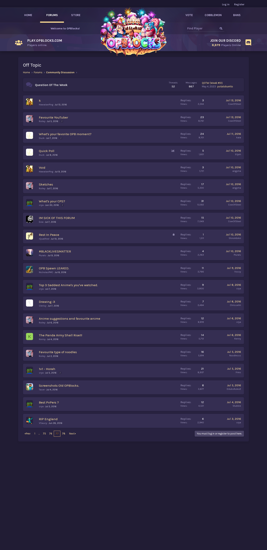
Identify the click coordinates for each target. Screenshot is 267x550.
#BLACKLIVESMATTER (55, 251)
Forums (52, 15)
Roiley (42, 121)
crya (41, 205)
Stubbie (237, 405)
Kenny (42, 339)
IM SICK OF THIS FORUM (57, 218)
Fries (238, 372)
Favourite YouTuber (53, 117)
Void (42, 167)
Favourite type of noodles (58, 352)
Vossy (237, 271)
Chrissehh (235, 305)
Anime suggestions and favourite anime (69, 318)
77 (57, 433)
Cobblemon (213, 15)
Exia (41, 222)
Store (76, 15)
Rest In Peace (49, 235)
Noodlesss (235, 355)
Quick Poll (46, 151)
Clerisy (42, 305)
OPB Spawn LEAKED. (54, 268)
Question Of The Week (51, 85)
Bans (237, 15)
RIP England (48, 419)
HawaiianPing (46, 104)
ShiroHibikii (235, 238)
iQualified (44, 238)
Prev (28, 433)
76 (50, 433)
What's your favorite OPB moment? (65, 134)
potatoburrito (225, 86)
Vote (189, 15)
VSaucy (43, 423)
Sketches (46, 184)
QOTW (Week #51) (212, 82)
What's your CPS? (52, 201)
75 (44, 433)
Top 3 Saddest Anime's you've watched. (68, 285)
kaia (238, 137)
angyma (236, 171)
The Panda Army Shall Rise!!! (60, 335)
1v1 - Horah (47, 369)
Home (28, 15)
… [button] (39, 433)
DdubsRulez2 (234, 389)
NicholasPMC (46, 272)
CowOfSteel (234, 104)
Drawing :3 (47, 302)
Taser (42, 389)
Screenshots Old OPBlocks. (59, 385)
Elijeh (238, 154)
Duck (42, 138)
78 (63, 433)
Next (71, 433)
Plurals (42, 255)
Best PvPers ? (49, 402)
